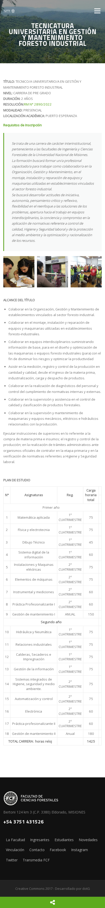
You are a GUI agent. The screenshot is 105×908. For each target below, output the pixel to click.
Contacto (37, 849)
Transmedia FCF (36, 860)
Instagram (79, 849)
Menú (97, 10)
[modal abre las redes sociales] (52, 902)
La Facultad (15, 839)
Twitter (12, 860)
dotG (86, 888)
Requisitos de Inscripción (22, 125)
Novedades (88, 839)
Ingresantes (39, 839)
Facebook (58, 849)
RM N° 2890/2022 (38, 104)
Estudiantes (64, 839)
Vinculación (15, 849)
